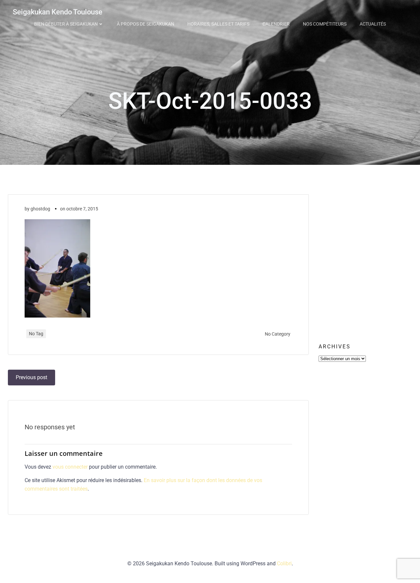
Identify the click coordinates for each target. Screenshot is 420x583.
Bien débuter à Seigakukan (66, 24)
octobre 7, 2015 (82, 208)
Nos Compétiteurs (324, 24)
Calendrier (276, 24)
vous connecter (70, 467)
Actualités (373, 24)
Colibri (284, 563)
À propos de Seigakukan (145, 24)
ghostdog (40, 208)
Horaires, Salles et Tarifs (218, 24)
